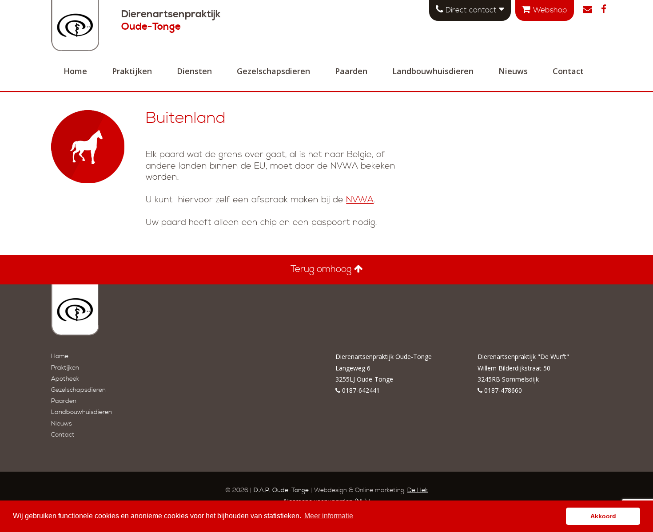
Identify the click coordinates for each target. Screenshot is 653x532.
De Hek (417, 490)
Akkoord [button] (603, 516)
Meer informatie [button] (328, 516)
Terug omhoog (322, 269)
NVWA (360, 199)
